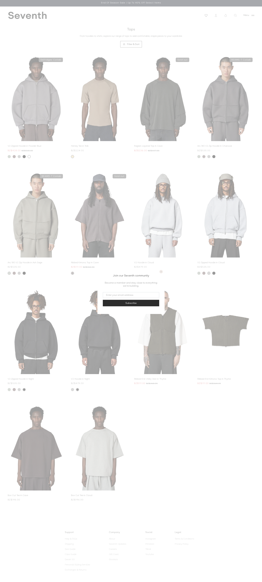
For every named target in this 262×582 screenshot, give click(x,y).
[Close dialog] (161, 272)
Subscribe (131, 303)
